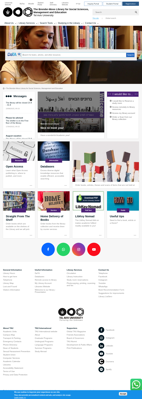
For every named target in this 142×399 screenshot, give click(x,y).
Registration (131, 3)
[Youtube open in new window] (94, 249)
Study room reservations (77, 280)
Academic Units (10, 331)
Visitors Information (11, 290)
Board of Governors (75, 338)
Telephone (7, 280)
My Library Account (43, 283)
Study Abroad (41, 351)
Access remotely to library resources (123, 108)
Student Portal (40, 4)
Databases (39, 276)
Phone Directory (10, 345)
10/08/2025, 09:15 (13, 105)
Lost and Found (10, 286)
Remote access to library (46, 280)
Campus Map (9, 335)
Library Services (27, 23)
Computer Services (11, 358)
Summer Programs (43, 348)
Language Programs (44, 345)
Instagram (102, 280)
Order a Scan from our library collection (122, 118)
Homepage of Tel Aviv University (3, 88)
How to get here (10, 276)
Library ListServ (105, 296)
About (37, 335)
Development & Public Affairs (79, 345)
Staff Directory (53, 4)
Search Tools (46, 23)
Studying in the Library (69, 23)
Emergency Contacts (12, 341)
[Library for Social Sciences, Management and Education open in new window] (14, 55)
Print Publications (74, 348)
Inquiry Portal (93, 3)
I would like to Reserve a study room (123, 102)
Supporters (72, 328)
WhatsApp (102, 286)
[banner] (71, 13)
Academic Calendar (11, 361)
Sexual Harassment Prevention (16, 351)
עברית (78, 4)
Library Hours (9, 273)
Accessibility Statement (13, 368)
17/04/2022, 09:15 (13, 123)
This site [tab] (95, 18)
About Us (9, 23)
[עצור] (31, 100)
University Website (8, 4)
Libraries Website (65, 4)
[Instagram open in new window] (78, 249)
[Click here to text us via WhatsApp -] (136, 385)
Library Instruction (75, 276)
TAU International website (46, 331)
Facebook (102, 276)
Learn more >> (20, 398)
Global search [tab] (111, 18)
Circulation (71, 273)
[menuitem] (10, 4)
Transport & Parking (12, 338)
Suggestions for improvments (111, 293)
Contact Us (90, 23)
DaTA (37, 273)
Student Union (9, 355)
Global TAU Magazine (76, 331)
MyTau (22, 4)
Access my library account (123, 113)
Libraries (7, 365)
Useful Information (43, 270)
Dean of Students (10, 348)
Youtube (102, 283)
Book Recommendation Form (111, 290)
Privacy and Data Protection (15, 375)
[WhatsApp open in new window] (63, 249)
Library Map (8, 283)
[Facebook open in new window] (48, 249)
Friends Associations (76, 335)
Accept (123, 394)
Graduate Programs (43, 338)
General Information (12, 270)
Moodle (31, 4)
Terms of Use (9, 371)
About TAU (8, 328)
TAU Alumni (72, 341)
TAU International (43, 328)
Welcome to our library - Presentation (45, 291)
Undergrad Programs (44, 341)
